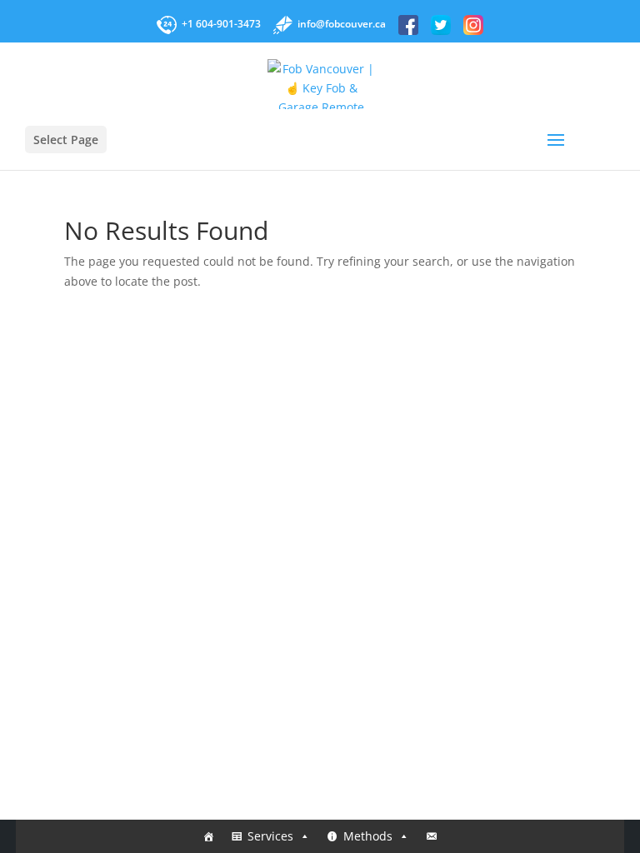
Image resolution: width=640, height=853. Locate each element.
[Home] (208, 836)
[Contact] (432, 836)
